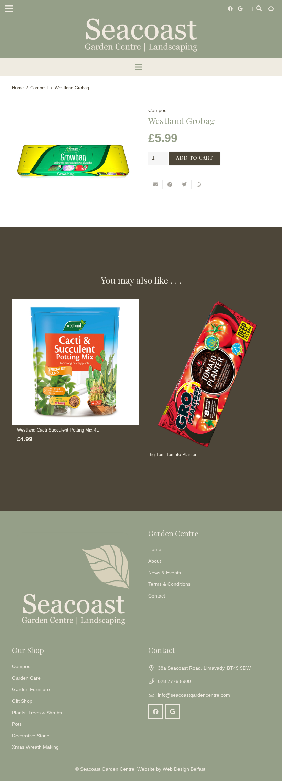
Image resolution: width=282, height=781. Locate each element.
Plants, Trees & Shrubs (37, 712)
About (154, 561)
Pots (17, 724)
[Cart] (271, 8)
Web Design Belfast (184, 769)
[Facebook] (230, 8)
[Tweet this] (184, 184)
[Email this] (155, 184)
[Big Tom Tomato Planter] (206, 374)
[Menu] (9, 8)
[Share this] (170, 184)
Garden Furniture (31, 689)
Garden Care (26, 678)
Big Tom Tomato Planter (172, 454)
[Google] (240, 8)
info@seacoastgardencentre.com (194, 695)
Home (18, 88)
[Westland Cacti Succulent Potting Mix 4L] (75, 362)
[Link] (141, 34)
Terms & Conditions (169, 584)
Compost (39, 88)
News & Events (164, 573)
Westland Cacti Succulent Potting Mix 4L (58, 430)
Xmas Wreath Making (35, 747)
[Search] (259, 8)
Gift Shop (22, 701)
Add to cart (194, 158)
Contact (156, 596)
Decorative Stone (31, 735)
